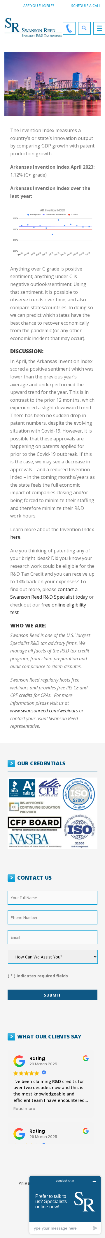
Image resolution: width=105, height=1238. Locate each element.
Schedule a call (86, 5)
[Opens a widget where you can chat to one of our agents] (65, 1204)
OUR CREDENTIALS (41, 763)
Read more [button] (24, 1108)
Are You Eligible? (38, 5)
